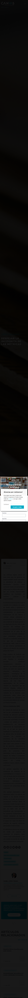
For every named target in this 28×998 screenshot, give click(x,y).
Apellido (4, 518)
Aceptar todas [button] (17, 507)
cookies (10, 499)
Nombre (4, 513)
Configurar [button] (6, 504)
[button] (26, 478)
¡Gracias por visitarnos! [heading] (13, 492)
